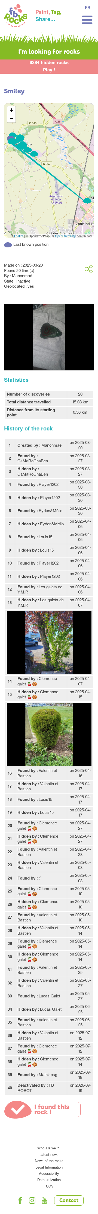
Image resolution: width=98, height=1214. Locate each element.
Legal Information (49, 1168)
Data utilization (49, 1180)
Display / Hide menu (87, 19)
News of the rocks (49, 1161)
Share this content (88, 269)
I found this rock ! (51, 1110)
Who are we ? (48, 1148)
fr (87, 8)
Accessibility (49, 1174)
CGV (50, 1187)
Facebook (20, 1200)
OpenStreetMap (65, 236)
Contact (68, 1200)
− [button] (11, 118)
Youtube (44, 1200)
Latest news (49, 1155)
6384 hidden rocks (49, 63)
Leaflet (18, 236)
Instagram (32, 1200)
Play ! (49, 70)
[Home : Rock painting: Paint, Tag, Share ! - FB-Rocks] (15, 16)
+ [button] (11, 110)
